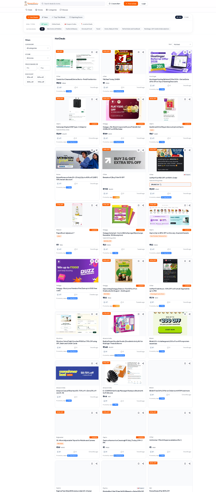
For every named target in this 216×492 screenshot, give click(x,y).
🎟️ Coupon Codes (70, 24)
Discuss (65, 10)
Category (29, 44)
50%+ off (30, 82)
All (42, 29)
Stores (40, 10)
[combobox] (37, 48)
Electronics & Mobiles (54, 29)
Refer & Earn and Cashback (131, 29)
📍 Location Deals (86, 24)
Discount (29, 74)
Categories (52, 10)
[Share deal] (96, 52)
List (187, 17)
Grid (180, 17)
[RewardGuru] (31, 3)
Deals (30, 10)
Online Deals (56, 24)
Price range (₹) (31, 64)
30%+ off (40, 77)
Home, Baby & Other (111, 29)
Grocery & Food (87, 29)
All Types (44, 24)
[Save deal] (92, 52)
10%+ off (30, 77)
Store (27, 54)
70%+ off (41, 82)
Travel (98, 29)
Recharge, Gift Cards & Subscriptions (156, 29)
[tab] (33, 17)
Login (144, 4)
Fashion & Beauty (71, 29)
